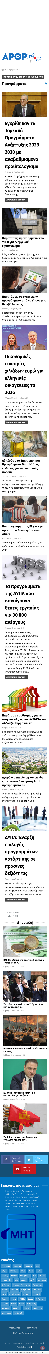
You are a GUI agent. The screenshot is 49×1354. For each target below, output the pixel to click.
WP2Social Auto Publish (14, 1352)
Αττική (23, 1271)
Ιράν (16, 1280)
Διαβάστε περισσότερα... (16, 200)
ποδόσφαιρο (6, 1313)
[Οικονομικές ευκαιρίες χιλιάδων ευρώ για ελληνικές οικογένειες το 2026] (24, 337)
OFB (30, 1347)
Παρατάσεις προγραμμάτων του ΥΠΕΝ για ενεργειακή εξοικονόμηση (23, 242)
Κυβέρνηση (6, 1285)
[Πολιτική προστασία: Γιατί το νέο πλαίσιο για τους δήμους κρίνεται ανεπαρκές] (25, 1030)
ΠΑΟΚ (4, 1294)
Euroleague (6, 1266)
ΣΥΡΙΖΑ (22, 1299)
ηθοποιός (16, 1308)
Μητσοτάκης (37, 1285)
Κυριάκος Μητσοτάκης (21, 1285)
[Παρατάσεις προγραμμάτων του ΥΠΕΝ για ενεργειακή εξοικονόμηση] (24, 221)
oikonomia (28, 1266)
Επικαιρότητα (25, 1276)
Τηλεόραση (40, 1299)
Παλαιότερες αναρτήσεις (13, 913)
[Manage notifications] (42, 1348)
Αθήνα (4, 1271)
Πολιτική (26, 1294)
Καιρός (32, 1280)
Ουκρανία (37, 1290)
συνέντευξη (18, 1313)
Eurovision (17, 1266)
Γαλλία (39, 1271)
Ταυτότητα (32, 1328)
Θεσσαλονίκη (6, 1280)
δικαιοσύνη (6, 1308)
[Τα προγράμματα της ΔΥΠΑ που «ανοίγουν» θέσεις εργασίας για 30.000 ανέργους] (24, 567)
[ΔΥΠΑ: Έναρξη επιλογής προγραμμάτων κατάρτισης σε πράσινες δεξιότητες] (24, 818)
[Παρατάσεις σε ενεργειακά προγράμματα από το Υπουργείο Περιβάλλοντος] (24, 279)
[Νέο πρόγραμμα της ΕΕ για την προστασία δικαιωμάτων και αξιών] (24, 509)
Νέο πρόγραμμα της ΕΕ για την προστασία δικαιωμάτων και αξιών (22, 530)
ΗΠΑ (34, 1276)
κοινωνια (27, 1308)
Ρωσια (14, 1299)
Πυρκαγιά (36, 1294)
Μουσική (5, 1290)
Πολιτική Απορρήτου (23, 1333)
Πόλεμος (5, 1299)
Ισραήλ (23, 1280)
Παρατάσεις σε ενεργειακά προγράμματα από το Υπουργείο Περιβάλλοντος (24, 300)
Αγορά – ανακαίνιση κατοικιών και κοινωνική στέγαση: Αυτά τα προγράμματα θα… (23, 781)
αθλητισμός (31, 1304)
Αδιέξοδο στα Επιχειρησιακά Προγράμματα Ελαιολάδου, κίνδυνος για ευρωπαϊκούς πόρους (21, 466)
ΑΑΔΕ (37, 1266)
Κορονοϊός (42, 1280)
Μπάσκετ (14, 1290)
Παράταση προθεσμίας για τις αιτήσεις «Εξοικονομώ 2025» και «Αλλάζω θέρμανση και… (24, 719)
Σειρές (30, 1299)
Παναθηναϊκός (14, 1294)
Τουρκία (5, 1304)
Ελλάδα (14, 1276)
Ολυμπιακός (25, 1290)
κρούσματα (37, 1308)
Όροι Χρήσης (15, 1328)
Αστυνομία (13, 1271)
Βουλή (31, 1271)
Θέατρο (42, 1276)
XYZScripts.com (37, 1352)
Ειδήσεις (5, 1276)
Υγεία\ (21, 1304)
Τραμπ (13, 1304)
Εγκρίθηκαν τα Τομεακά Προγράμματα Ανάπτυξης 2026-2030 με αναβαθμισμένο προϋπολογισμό (23, 144)
